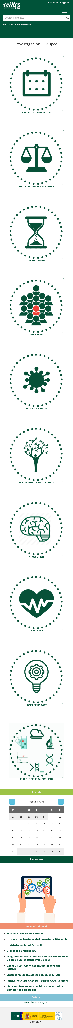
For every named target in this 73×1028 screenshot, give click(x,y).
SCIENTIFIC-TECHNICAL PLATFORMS (36, 779)
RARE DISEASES (36, 334)
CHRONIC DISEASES (36, 260)
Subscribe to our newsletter (17, 24)
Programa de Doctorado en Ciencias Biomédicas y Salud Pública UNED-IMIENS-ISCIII (37, 958)
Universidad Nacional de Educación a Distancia (37, 939)
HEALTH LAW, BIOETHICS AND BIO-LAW (36, 186)
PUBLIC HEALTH (36, 631)
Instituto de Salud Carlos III (25, 945)
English (65, 2)
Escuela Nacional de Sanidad (25, 933)
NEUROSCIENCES (36, 556)
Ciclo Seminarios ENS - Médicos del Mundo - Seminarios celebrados (35, 988)
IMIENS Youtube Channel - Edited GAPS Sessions (38, 980)
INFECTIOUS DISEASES (36, 408)
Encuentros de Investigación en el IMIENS (33, 974)
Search (66, 12)
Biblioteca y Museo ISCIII (22, 950)
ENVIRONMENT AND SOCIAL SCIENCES (36, 482)
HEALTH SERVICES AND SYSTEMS (36, 112)
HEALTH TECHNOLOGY (36, 705)
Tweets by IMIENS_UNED (37, 1002)
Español (53, 2)
